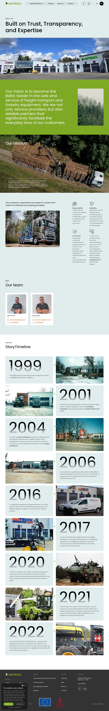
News (62, 682)
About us (60, 3)
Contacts (70, 3)
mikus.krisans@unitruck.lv (43, 320)
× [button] (25, 685)
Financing (64, 678)
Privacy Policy (28, 704)
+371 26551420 (13, 322)
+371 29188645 (39, 322)
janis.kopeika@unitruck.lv (17, 320)
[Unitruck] (13, 4)
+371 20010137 (82, 684)
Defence (35, 690)
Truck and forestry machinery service (44, 678)
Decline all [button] (20, 704)
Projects (50, 3)
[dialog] (14, 696)
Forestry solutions (38, 682)
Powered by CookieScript (14, 707)
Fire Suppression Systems (40, 686)
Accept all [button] (8, 704)
